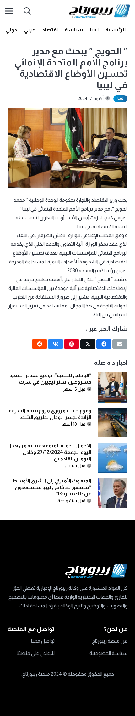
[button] (27, 11)
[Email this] (119, 344)
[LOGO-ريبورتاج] (99, 11)
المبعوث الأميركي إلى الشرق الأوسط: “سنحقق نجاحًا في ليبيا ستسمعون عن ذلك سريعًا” (51, 487)
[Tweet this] (87, 344)
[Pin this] (71, 344)
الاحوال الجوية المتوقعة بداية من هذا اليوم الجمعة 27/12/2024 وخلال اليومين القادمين (50, 452)
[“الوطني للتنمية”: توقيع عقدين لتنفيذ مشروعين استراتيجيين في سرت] (113, 376)
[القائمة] (9, 11)
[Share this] (103, 344)
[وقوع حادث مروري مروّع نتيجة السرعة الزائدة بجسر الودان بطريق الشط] (113, 411)
